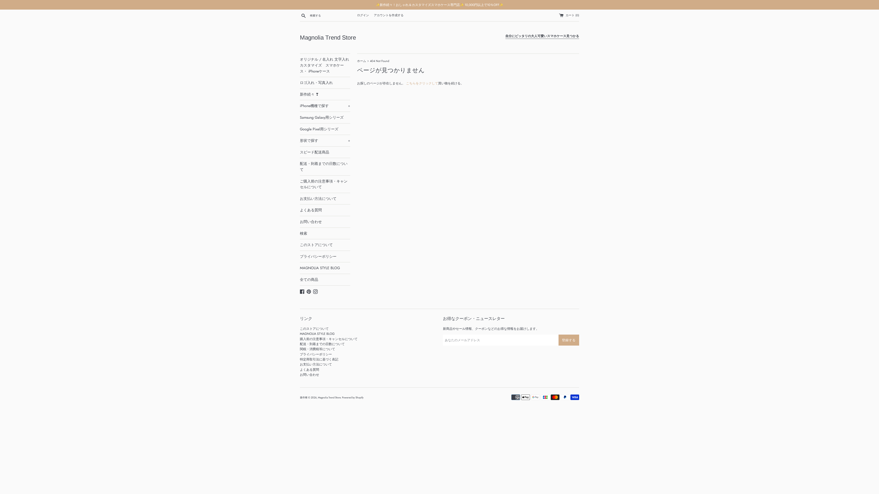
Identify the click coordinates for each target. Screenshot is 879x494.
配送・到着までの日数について (323, 166)
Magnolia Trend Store (328, 37)
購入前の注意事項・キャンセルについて (329, 339)
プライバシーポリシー (318, 256)
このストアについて (316, 244)
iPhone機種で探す (325, 105)
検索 (303, 233)
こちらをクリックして (422, 83)
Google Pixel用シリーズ (319, 129)
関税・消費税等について (317, 349)
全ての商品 (309, 279)
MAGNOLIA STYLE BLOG (320, 268)
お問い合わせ (311, 221)
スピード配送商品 (314, 152)
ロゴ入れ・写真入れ (316, 82)
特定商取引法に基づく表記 (319, 359)
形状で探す (325, 140)
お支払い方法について (318, 198)
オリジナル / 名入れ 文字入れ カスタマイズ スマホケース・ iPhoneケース (324, 65)
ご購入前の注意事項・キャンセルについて (323, 184)
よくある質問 (311, 210)
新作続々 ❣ (309, 94)
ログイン (363, 15)
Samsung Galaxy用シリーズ (322, 117)
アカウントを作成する (389, 15)
